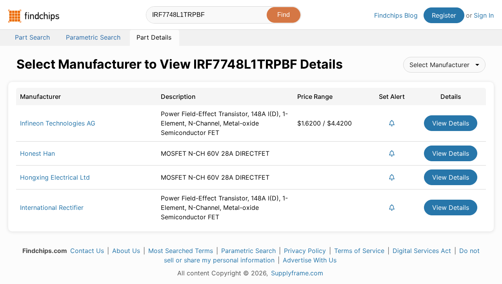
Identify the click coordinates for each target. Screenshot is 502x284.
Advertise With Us (309, 260)
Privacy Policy (305, 251)
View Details (450, 123)
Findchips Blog (396, 15)
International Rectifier (52, 207)
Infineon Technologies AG (57, 123)
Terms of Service (359, 251)
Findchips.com (33, 16)
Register (444, 15)
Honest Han (37, 153)
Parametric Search (248, 251)
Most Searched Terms (180, 251)
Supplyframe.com (297, 273)
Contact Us (87, 251)
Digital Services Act (422, 251)
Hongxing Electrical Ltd (55, 177)
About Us (126, 251)
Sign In (484, 15)
